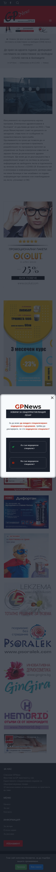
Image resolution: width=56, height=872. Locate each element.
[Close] (52, 398)
